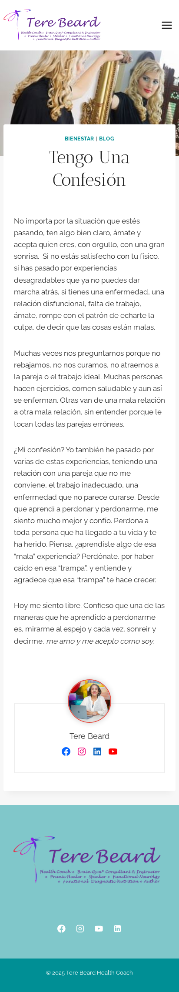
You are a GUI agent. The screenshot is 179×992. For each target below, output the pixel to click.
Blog (106, 139)
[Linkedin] (117, 929)
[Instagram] (80, 929)
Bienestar (79, 139)
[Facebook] (61, 929)
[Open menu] (166, 25)
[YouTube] (99, 929)
